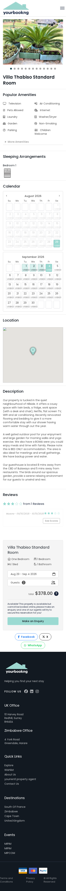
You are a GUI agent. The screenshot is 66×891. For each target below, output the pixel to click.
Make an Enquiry (33, 621)
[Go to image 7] (33, 69)
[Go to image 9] (40, 69)
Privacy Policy (30, 879)
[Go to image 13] (55, 69)
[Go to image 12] (51, 69)
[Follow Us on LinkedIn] (31, 691)
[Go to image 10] (44, 69)
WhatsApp (35, 645)
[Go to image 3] (18, 69)
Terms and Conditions (6, 879)
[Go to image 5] (26, 69)
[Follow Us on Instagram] (37, 691)
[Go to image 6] (29, 69)
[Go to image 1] (11, 69)
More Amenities (18, 142)
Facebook (28, 637)
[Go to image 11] (48, 69)
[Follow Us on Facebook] (26, 691)
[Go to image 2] (15, 69)
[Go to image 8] (37, 69)
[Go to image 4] (22, 69)
